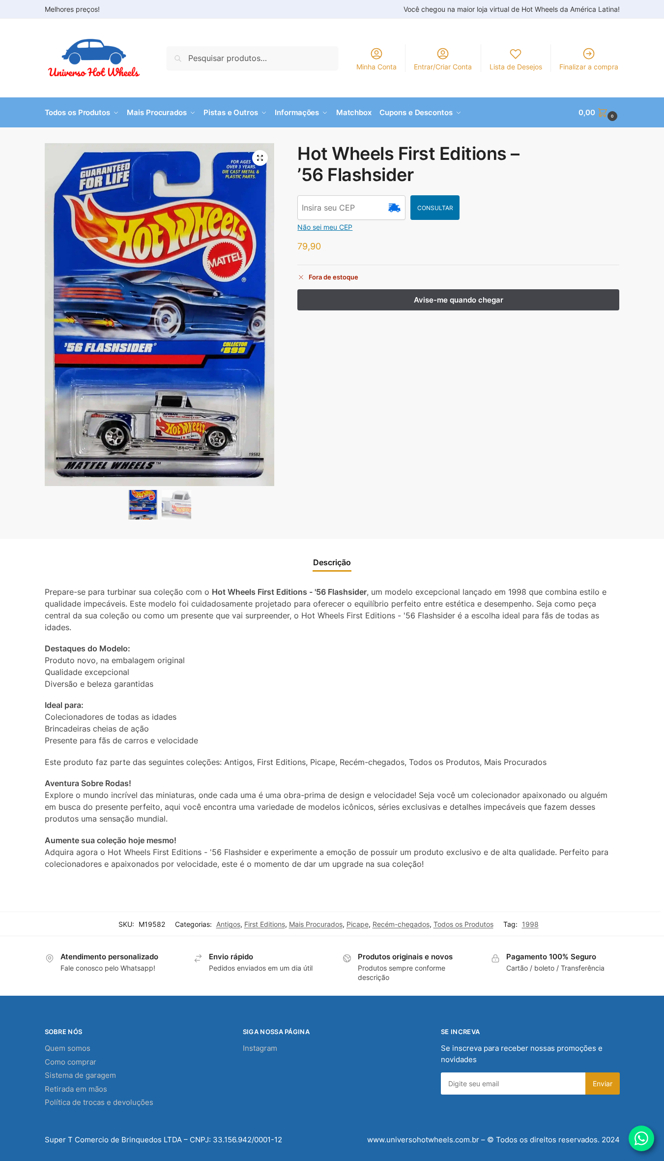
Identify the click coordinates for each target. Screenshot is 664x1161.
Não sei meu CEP (324, 227)
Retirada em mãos (76, 1089)
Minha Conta (376, 66)
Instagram (260, 1048)
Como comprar (70, 1062)
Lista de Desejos (516, 66)
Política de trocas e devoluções (99, 1102)
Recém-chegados (401, 924)
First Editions (264, 924)
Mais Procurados (316, 924)
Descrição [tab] (332, 562)
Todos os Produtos (463, 924)
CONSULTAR (435, 208)
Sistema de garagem (80, 1075)
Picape (357, 924)
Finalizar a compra (588, 66)
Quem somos (67, 1048)
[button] (598, 112)
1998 (530, 924)
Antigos (228, 924)
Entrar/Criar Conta (443, 66)
